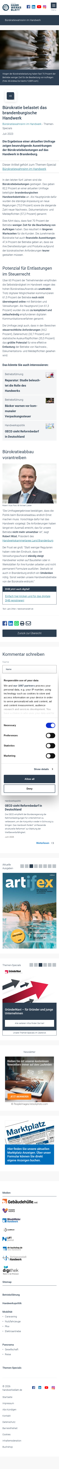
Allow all (29, 779)
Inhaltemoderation (11, 1440)
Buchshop (7, 1447)
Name (5, 661)
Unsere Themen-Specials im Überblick (29, 1033)
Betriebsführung (11, 1294)
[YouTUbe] (39, 7)
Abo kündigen (9, 1409)
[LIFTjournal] (29, 1239)
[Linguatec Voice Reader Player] (10, 96)
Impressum (8, 1403)
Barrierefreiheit (10, 1428)
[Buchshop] (29, 1248)
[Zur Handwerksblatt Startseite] (11, 7)
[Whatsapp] (17, 623)
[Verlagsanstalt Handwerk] (29, 1258)
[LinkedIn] (33, 7)
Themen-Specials (11, 1367)
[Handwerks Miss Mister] (29, 1220)
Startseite (7, 1397)
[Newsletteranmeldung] (29, 1079)
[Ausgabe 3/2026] (29, 911)
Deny (29, 788)
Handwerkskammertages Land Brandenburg (27, 540)
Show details (41, 769)
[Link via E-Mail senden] (29, 623)
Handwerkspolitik (12, 1303)
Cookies (6, 1434)
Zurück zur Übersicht (29, 633)
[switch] (50, 735)
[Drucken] (23, 623)
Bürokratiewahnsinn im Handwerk (23, 20)
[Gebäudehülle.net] (29, 1201)
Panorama (8, 1344)
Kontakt (6, 1415)
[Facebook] (28, 7)
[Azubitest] (29, 1229)
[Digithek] (29, 1270)
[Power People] (29, 1210)
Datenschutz (8, 1422)
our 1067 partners (24, 685)
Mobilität (7, 1311)
